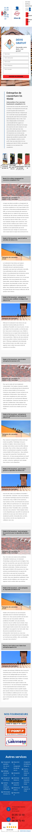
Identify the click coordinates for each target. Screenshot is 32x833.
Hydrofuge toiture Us (16, 779)
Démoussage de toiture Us (6, 793)
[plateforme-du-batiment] (16, 721)
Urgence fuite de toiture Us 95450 (26, 772)
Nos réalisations (27, 14)
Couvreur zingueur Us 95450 (27, 789)
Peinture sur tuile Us (17, 789)
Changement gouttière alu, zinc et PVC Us (6, 765)
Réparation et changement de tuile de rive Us (17, 766)
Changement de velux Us (6, 779)
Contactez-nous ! (27, 21)
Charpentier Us (17, 774)
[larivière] (16, 741)
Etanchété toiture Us (16, 784)
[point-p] (16, 731)
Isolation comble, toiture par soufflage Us (6, 786)
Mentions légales (25, 831)
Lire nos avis (10, 829)
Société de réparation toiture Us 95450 (26, 781)
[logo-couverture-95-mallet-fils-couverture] (4, 13)
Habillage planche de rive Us (6, 773)
